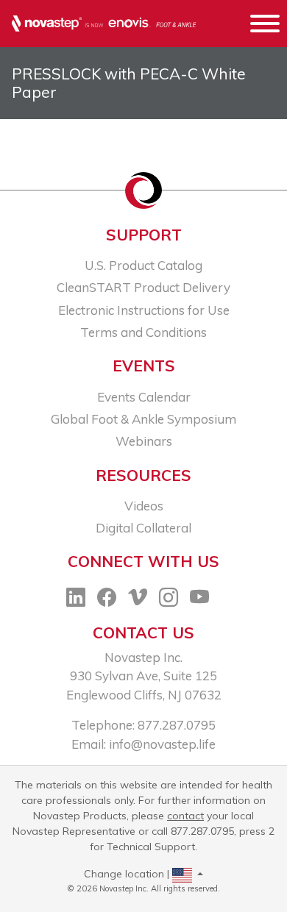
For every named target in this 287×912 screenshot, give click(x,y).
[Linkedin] (75, 600)
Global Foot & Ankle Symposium (143, 419)
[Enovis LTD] (104, 24)
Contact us (143, 632)
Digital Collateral (143, 527)
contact (185, 815)
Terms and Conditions (143, 332)
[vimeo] (137, 600)
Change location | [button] (128, 873)
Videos (143, 505)
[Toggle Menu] (265, 26)
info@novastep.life (162, 744)
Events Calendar (144, 397)
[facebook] (106, 600)
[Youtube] (199, 600)
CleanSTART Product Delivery (143, 287)
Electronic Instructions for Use (144, 310)
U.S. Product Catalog (143, 265)
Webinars (144, 441)
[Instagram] (168, 600)
